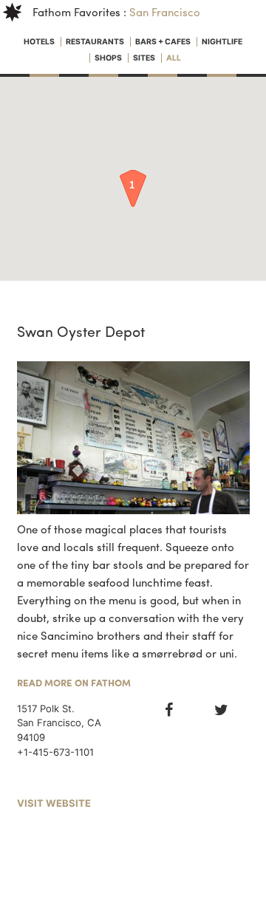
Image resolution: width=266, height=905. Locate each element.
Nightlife (222, 42)
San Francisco (164, 12)
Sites (145, 58)
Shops (109, 58)
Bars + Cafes (163, 42)
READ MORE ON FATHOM (74, 682)
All (173, 58)
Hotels (40, 42)
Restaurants (96, 42)
